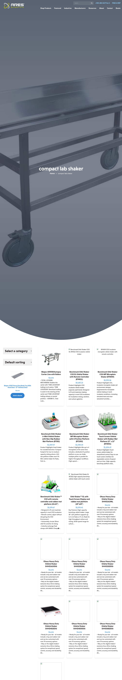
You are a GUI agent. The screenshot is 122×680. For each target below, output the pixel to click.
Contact (110, 8)
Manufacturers (80, 8)
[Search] (92, 3)
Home (52, 173)
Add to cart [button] (79, 404)
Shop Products (45, 8)
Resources (92, 8)
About (101, 8)
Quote (118, 8)
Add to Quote (17, 395)
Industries (68, 8)
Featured (57, 8)
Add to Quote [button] (107, 532)
